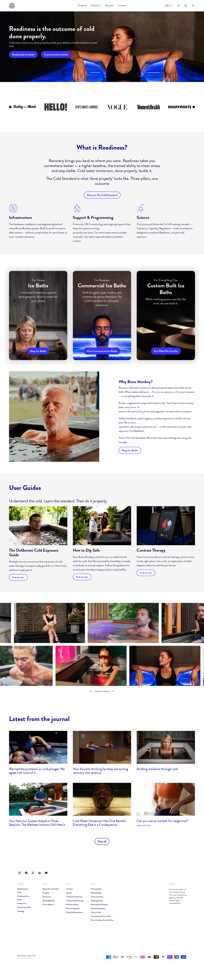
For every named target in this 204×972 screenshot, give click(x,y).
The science (46, 896)
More (68, 884)
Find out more (18, 577)
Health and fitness (143, 825)
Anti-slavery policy (98, 908)
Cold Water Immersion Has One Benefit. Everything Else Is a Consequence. (99, 822)
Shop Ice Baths (130, 450)
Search (69, 892)
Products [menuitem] (82, 5)
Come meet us (48, 904)
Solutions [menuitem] (95, 5)
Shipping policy (96, 900)
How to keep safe (73, 908)
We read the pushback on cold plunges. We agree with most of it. (37, 770)
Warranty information (99, 904)
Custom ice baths (24, 907)
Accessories (21, 903)
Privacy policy (96, 888)
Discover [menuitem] (109, 5)
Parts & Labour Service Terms (102, 920)
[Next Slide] (193, 107)
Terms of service (97, 896)
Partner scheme (72, 904)
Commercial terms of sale (100, 916)
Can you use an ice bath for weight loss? (162, 820)
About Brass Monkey (50, 888)
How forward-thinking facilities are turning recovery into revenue (100, 770)
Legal (93, 884)
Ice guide (45, 892)
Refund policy (96, 892)
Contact (69, 888)
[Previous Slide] (10, 107)
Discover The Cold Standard (102, 195)
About (44, 884)
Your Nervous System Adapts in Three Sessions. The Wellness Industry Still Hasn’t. (37, 822)
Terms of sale (96, 912)
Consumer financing (74, 896)
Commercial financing (74, 900)
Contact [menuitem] (122, 5)
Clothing (20, 911)
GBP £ (167, 5)
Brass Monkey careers (74, 912)
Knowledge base (48, 900)
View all (102, 841)
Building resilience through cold (157, 768)
